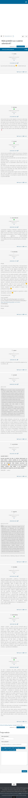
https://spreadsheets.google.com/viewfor (10, 302)
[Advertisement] (14, 19)
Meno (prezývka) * (5, 736)
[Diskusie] (1, 36)
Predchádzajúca (21, 46)
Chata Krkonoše (10, 791)
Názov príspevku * (5, 741)
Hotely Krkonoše (18, 791)
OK (14, 797)
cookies (20, 793)
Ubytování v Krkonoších (10, 788)
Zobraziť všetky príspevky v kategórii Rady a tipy (11, 725)
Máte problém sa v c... (8, 36)
